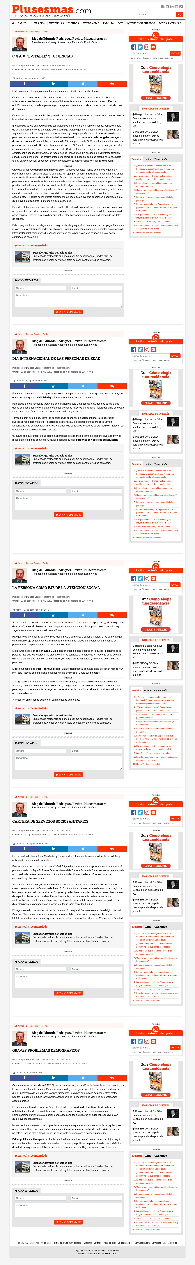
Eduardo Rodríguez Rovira (37, 31)
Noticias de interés (156, 108)
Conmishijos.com (142, 1242)
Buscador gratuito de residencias (52, 252)
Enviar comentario (69, 311)
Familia (108, 23)
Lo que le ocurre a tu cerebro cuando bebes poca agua (155, 199)
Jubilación (38, 23)
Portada (20, 31)
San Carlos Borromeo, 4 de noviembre (153, 221)
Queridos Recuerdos (141, 23)
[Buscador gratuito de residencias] (22, 257)
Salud (22, 23)
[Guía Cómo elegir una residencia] (156, 83)
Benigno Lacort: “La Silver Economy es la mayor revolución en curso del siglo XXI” (154, 216)
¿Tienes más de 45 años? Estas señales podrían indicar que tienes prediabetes (154, 177)
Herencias (56, 23)
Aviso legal (46, 1242)
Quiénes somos (32, 1242)
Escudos (73, 23)
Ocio (120, 23)
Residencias (91, 23)
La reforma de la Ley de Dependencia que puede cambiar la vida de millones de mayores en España (156, 207)
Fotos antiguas (170, 23)
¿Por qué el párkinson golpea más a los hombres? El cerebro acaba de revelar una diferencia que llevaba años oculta (155, 168)
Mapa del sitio (109, 1242)
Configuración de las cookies (164, 1242)
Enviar (175, 53)
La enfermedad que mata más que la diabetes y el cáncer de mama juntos (157, 227)
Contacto (98, 1242)
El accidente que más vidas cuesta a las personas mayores (154, 184)
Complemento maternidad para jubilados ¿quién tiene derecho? (157, 192)
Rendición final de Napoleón (148, 232)
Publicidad (87, 1242)
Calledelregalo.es (125, 1242)
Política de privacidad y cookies (67, 1242)
